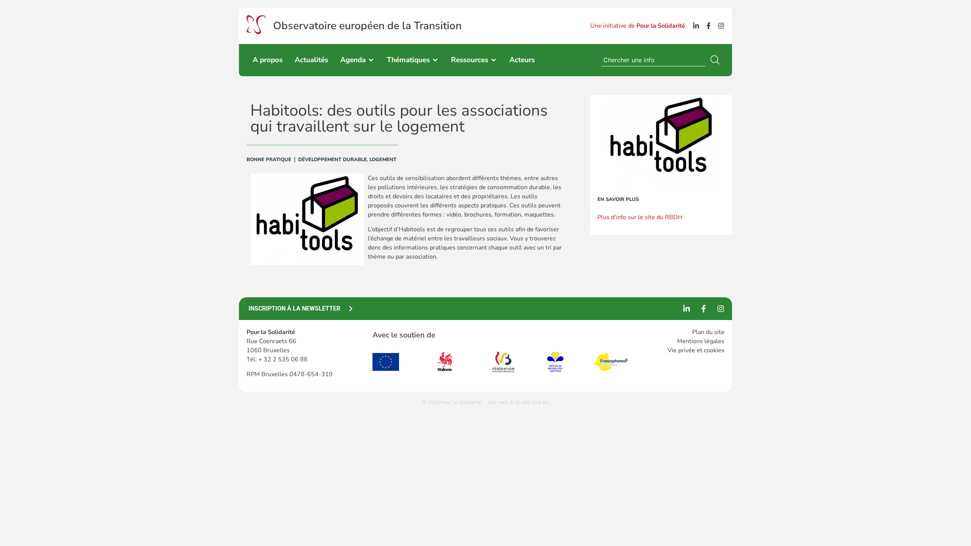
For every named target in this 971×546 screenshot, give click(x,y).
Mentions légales (700, 341)
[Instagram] (721, 25)
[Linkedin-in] (696, 25)
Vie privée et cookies (696, 350)
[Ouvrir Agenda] (371, 60)
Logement (382, 159)
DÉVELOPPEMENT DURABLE (332, 159)
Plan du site (708, 332)
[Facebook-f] (708, 25)
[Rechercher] (716, 59)
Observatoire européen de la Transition (367, 26)
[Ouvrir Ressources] (493, 60)
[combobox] (653, 59)
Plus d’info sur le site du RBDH (639, 217)
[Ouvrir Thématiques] (435, 60)
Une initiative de (637, 26)
